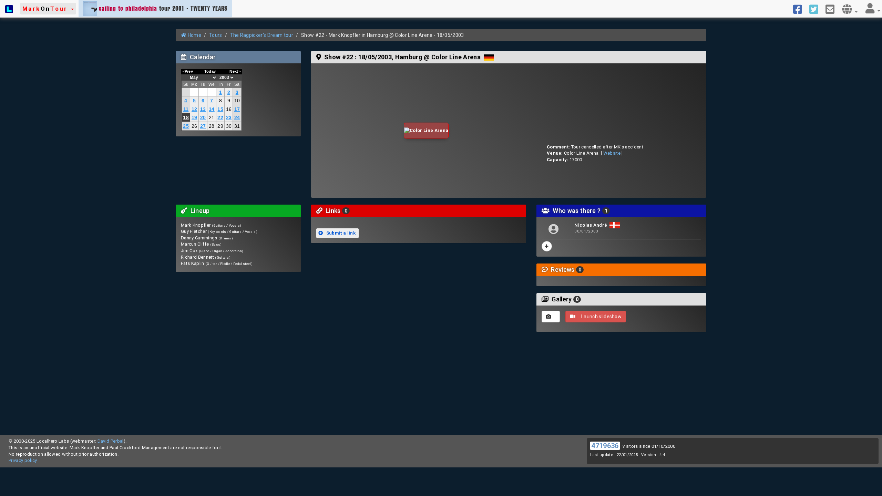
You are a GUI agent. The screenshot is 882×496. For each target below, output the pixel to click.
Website (612, 153)
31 (237, 126)
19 (194, 117)
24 (237, 117)
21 (212, 117)
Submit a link (340, 233)
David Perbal (111, 441)
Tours (215, 35)
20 (203, 117)
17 (237, 109)
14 (212, 109)
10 (237, 100)
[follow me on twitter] (816, 8)
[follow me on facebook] (800, 8)
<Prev (188, 71)
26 (194, 126)
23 (229, 117)
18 (186, 117)
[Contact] (832, 8)
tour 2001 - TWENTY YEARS (163, 8)
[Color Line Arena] (426, 130)
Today (210, 71)
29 (220, 126)
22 (220, 117)
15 (220, 109)
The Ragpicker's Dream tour (261, 35)
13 (203, 109)
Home (193, 35)
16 (229, 109)
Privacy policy (23, 460)
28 (212, 126)
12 (194, 109)
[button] (48, 8)
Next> (234, 71)
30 (229, 126)
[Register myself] (547, 246)
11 (186, 109)
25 (186, 126)
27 (203, 126)
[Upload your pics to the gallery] (551, 316)
